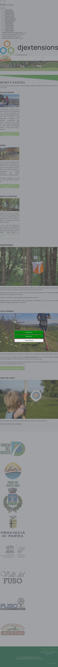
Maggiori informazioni (26, 343)
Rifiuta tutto (29, 336)
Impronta (35, 343)
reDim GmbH (34, 345)
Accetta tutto (29, 332)
